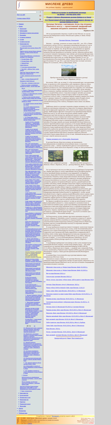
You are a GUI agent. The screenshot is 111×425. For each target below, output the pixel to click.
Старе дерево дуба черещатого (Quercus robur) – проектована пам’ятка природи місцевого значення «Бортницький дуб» (33, 203)
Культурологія (24, 395)
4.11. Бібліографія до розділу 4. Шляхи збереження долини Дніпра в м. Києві (33, 367)
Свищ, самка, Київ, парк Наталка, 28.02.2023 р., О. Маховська (65, 291)
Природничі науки (25, 404)
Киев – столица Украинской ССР (29, 79)
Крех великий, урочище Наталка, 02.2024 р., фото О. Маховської (66, 335)
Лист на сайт (21, 14)
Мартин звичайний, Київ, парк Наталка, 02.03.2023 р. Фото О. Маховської (69, 316)
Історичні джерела (25, 37)
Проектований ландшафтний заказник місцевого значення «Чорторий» (32, 274)
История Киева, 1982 (26, 61)
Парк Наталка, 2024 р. (53, 329)
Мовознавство (24, 399)
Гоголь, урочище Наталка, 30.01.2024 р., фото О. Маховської (65, 332)
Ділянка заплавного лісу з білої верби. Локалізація (62, 139)
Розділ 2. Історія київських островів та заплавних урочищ (32, 94)
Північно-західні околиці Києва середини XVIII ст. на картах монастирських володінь (30, 52)
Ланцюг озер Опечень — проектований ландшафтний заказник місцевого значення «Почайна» (32, 240)
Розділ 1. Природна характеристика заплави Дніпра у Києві (32, 91)
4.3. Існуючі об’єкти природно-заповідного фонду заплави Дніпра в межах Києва (33, 114)
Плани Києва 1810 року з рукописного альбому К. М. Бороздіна (30, 56)
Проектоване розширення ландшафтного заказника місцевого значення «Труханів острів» (33, 304)
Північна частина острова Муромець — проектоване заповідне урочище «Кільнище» (33, 260)
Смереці (30, 423)
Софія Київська (24, 65)
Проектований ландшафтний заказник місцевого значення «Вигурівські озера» (32, 269)
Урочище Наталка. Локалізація (69, 40)
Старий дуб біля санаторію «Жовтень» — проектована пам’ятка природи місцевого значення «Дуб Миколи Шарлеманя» (32, 124)
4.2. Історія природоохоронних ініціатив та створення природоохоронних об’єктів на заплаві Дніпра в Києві (31, 108)
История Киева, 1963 (26, 59)
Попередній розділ (60, 338)
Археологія (23, 28)
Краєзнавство (24, 393)
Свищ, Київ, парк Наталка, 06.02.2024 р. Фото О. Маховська (65, 325)
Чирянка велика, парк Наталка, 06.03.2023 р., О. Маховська (65, 299)
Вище (69, 338)
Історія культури (25, 41)
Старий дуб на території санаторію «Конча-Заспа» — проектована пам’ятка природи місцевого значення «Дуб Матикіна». (33, 139)
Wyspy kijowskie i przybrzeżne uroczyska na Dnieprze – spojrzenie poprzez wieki (31, 383)
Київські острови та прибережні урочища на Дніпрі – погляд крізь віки (30, 85)
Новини (21, 24)
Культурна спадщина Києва (28, 67)
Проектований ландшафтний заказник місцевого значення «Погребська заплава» (32, 265)
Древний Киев (25, 63)
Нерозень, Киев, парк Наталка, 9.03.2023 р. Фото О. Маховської (66, 313)
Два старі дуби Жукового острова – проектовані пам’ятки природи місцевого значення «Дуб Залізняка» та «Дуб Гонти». (33, 145)
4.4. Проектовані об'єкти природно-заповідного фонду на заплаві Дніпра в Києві (32, 119)
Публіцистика (23, 413)
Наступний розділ (77, 338)
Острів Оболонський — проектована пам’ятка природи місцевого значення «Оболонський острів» (33, 286)
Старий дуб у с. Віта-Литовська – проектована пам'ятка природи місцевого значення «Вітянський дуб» (33, 209)
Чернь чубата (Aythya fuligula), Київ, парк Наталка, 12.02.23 (65, 287)
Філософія (23, 406)
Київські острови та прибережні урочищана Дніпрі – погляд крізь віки (69, 13)
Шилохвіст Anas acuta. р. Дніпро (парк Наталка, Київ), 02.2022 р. (67, 267)
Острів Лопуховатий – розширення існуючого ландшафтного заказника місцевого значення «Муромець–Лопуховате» (33, 280)
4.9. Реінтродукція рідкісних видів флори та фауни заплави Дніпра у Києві (33, 359)
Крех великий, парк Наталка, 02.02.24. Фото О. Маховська (64, 319)
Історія (22, 39)
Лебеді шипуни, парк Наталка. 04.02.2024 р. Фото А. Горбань (65, 322)
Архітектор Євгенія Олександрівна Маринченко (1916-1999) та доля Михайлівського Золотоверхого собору (30, 388)
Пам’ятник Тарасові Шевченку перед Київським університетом (29, 73)
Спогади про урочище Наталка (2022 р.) (59, 276)
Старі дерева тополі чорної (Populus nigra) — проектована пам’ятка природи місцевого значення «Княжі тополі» (33, 181)
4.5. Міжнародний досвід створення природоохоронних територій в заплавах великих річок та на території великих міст (33, 330)
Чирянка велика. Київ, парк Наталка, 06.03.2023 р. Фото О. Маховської (68, 310)
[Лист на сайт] (40, 16)
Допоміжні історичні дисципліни (29, 33)
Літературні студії (25, 397)
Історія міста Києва (26, 46)
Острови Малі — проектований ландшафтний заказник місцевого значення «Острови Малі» (33, 321)
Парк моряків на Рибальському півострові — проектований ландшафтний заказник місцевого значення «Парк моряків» (33, 247)
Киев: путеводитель (26, 391)
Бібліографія (23, 31)
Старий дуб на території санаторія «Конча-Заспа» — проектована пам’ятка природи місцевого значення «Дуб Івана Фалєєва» (33, 132)
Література (22, 411)
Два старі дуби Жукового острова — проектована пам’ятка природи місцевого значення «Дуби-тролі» (34, 151)
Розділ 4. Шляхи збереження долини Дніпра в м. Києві (69, 17)
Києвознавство (24, 44)
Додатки (25, 375)
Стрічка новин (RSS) (23, 18)
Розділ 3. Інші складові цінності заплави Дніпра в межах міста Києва (31, 97)
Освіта (21, 408)
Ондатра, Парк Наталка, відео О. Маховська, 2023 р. (62, 284)
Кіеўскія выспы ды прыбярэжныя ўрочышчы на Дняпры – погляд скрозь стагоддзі (32, 379)
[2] (34, 326)
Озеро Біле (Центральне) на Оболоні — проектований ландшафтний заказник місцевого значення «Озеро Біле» (32, 224)
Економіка (23, 35)
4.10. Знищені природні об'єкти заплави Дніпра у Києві (32, 363)
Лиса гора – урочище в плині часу (30, 83)
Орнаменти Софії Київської (27, 81)
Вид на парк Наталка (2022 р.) (55, 273)
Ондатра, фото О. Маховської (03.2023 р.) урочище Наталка (65, 307)
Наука (21, 26)
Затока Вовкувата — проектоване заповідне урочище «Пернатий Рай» (33, 292)
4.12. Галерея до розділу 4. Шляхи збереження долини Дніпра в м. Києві (33, 372)
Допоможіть (55, 416)
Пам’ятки (22, 402)
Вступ (23, 88)
